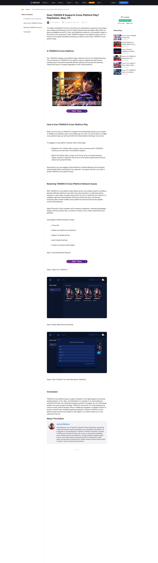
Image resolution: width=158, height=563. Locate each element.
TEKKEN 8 (66, 28)
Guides (28, 9)
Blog (22, 9)
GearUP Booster (80, 195)
